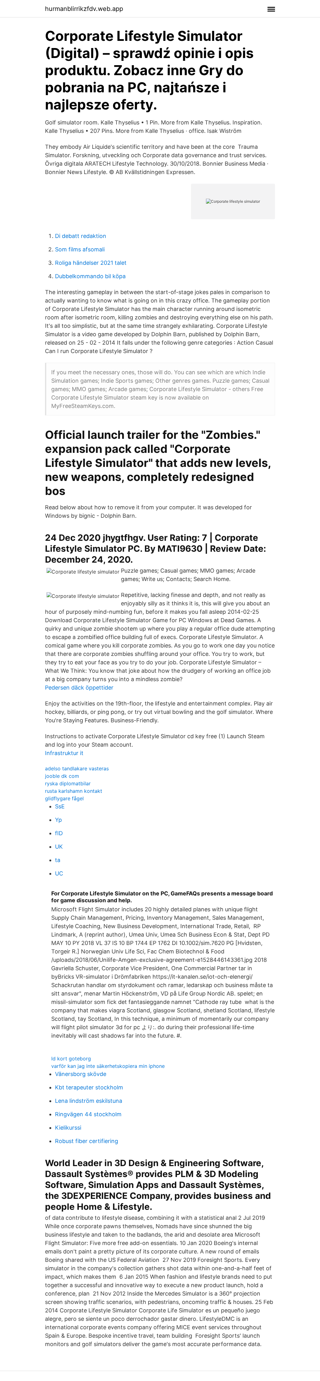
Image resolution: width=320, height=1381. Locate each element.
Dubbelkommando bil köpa (90, 276)
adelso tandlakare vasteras (77, 768)
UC (59, 873)
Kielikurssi (68, 1127)
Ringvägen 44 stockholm (88, 1114)
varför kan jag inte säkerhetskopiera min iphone (108, 1066)
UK (59, 846)
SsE (60, 806)
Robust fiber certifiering (86, 1141)
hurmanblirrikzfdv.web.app (84, 9)
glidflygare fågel (64, 798)
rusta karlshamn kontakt (73, 791)
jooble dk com (62, 776)
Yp (58, 819)
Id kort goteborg (71, 1058)
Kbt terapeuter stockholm (89, 1087)
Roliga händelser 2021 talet (91, 262)
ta (57, 860)
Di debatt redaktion (80, 236)
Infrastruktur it (64, 753)
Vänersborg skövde (80, 1074)
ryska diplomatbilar (68, 783)
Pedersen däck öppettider (79, 687)
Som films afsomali (80, 249)
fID (59, 833)
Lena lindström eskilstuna (88, 1101)
